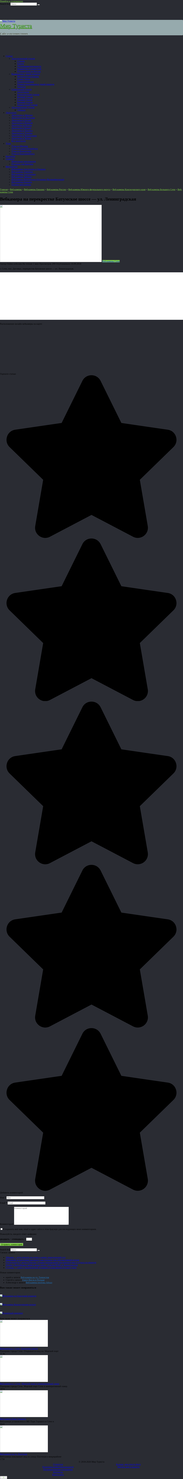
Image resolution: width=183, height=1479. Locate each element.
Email (3, 1203)
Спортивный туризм (21, 89)
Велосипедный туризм (28, 94)
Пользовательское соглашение (58, 1469)
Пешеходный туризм (27, 105)
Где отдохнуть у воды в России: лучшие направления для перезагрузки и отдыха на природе (51, 1262)
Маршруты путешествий (29, 69)
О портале (58, 1464)
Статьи (9, 56)
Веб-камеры (11, 166)
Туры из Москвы (19, 146)
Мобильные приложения (23, 161)
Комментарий (6, 1224)
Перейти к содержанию (11, 1)
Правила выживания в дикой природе (35, 84)
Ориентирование (25, 81)
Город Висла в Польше (33, 1280)
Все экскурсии (18, 141)
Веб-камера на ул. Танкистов (35, 1277)
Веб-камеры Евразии (21, 182)
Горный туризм (24, 99)
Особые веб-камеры (21, 184)
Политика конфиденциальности (58, 1467)
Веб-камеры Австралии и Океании (28, 169)
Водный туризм (25, 97)
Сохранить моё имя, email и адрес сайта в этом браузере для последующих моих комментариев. (50, 1229)
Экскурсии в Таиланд (22, 130)
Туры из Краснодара (21, 151)
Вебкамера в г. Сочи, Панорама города (19, 1348)
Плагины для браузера (22, 164)
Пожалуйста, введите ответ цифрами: (18, 1234)
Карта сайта (58, 1474)
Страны (21, 61)
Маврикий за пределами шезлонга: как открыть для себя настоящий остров (42, 1260)
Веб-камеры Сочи (111, 261)
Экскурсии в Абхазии (22, 115)
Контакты (10, 156)
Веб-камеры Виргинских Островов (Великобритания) (37, 179)
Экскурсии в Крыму (21, 128)
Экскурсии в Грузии (21, 120)
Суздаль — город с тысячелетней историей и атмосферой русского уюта (41, 1267)
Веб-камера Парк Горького (13, 1419)
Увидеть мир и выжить (128, 1467)
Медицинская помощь (28, 76)
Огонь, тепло (23, 79)
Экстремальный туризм (22, 107)
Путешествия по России (29, 71)
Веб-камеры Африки (21, 177)
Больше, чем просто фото (128, 1464)
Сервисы (10, 159)
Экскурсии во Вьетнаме (23, 118)
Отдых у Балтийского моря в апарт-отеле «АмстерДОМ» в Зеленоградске (42, 1265)
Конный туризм (25, 102)
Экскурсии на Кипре (21, 125)
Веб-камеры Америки (22, 172)
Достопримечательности (29, 66)
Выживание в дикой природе (25, 74)
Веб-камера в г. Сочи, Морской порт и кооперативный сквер (29, 1384)
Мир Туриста (16, 26)
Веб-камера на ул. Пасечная (13, 1454)
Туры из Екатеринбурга (22, 154)
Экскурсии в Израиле (22, 123)
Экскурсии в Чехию (21, 138)
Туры (8, 143)
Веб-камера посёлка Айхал (39, 1282)
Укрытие (21, 87)
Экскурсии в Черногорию (24, 136)
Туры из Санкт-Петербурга (24, 148)
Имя (3, 1197)
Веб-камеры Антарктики (23, 174)
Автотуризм (23, 92)
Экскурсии (11, 112)
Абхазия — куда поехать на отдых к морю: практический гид (35, 1257)
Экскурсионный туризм (23, 58)
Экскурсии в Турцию (21, 133)
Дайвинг (21, 110)
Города (20, 63)
